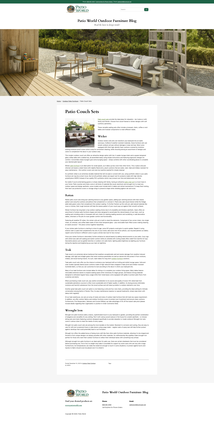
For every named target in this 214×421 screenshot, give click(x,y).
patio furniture (74, 166)
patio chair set (129, 182)
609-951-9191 (91, 1)
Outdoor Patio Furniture (70, 101)
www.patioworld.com (73, 405)
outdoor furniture (117, 258)
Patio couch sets (103, 119)
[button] (104, 92)
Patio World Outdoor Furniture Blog (107, 20)
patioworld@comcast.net (124, 1)
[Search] (146, 9)
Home (59, 101)
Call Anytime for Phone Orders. (104, 1)
